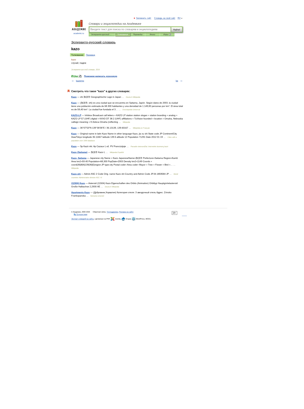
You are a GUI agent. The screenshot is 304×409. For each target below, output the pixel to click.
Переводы (137, 34)
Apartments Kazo (80, 192)
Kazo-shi (76, 174)
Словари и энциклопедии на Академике (115, 23)
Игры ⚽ (167, 34)
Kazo (74, 97)
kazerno (80, 80)
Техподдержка (112, 212)
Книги (152, 34)
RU (179, 18)
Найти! (176, 29)
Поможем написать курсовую (100, 76)
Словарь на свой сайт (164, 18)
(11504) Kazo (78, 183)
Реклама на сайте (126, 212)
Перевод (90, 55)
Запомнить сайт (143, 18)
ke (177, 80)
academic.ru (78, 33)
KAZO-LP (76, 115)
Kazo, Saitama (78, 158)
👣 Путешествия (80, 214)
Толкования (122, 34)
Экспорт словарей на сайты (82, 219)
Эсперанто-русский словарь (101, 34)
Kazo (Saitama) (79, 152)
